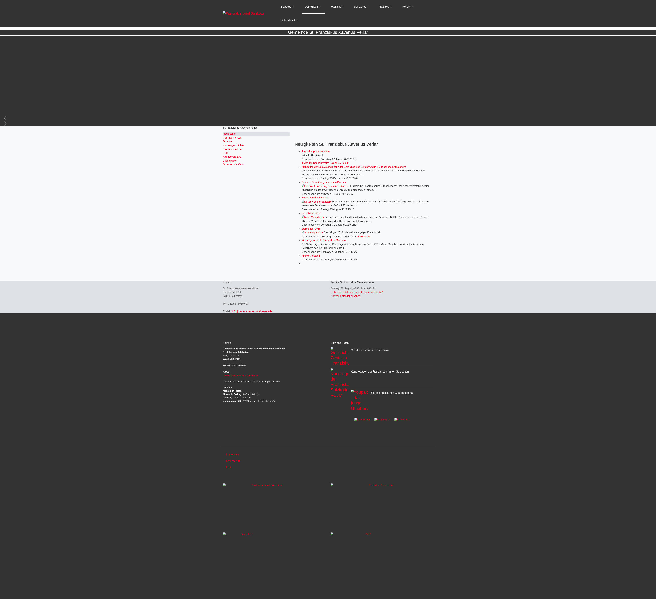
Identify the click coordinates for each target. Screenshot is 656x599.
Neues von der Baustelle (315, 197)
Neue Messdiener (311, 213)
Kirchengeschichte (233, 145)
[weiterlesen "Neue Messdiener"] (313, 217)
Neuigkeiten (229, 133)
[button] (288, 7)
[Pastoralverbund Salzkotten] (243, 13)
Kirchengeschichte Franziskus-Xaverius (324, 240)
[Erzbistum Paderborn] (379, 506)
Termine (227, 141)
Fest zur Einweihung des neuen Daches (324, 182)
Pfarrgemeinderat (232, 149)
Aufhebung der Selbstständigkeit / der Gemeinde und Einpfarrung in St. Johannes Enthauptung (354, 166)
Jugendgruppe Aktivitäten (316, 151)
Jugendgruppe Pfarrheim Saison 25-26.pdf (325, 162)
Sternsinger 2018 (311, 228)
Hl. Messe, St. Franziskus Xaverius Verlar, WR (357, 292)
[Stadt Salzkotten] (245, 558)
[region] (328, 81)
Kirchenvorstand (311, 255)
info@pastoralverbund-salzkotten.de (252, 311)
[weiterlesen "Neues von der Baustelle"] (317, 201)
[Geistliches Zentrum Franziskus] (367, 558)
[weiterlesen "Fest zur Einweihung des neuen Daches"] (325, 185)
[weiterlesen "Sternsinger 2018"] (313, 232)
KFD (225, 153)
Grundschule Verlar (233, 164)
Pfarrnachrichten (232, 137)
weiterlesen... (364, 236)
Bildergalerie (230, 160)
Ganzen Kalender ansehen (345, 295)
